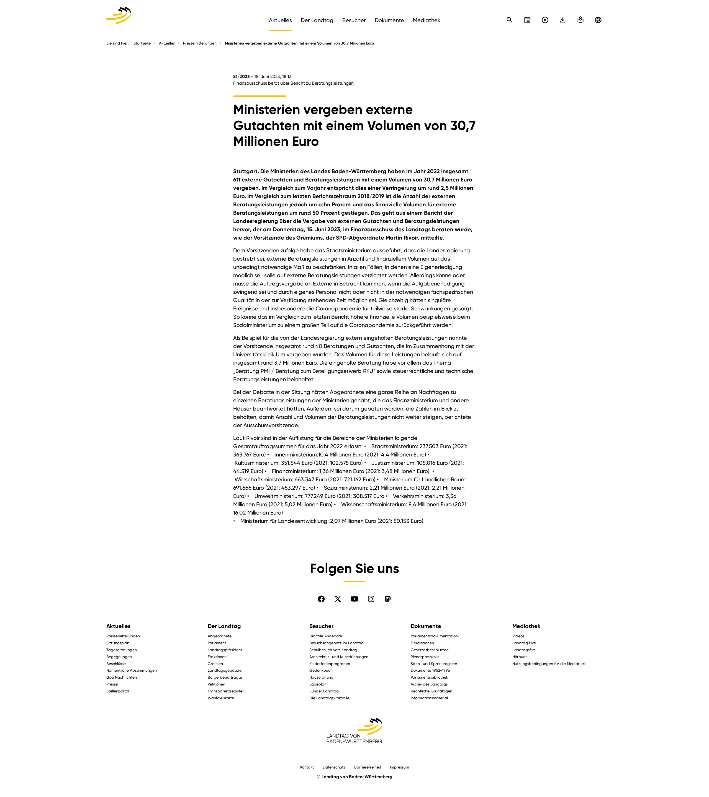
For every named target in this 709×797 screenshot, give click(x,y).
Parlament (217, 642)
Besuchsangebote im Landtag (336, 642)
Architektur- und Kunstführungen (338, 656)
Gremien (215, 663)
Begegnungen (119, 656)
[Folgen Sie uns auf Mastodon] (388, 599)
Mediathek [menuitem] (426, 20)
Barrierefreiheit (367, 767)
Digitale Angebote (325, 636)
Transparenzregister (226, 691)
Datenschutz (334, 767)
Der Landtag (224, 626)
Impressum (399, 767)
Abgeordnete (220, 636)
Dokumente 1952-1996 (430, 670)
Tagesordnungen (121, 649)
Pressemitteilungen (200, 43)
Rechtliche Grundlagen (431, 691)
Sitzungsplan (117, 642)
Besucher (321, 626)
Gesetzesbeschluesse (430, 649)
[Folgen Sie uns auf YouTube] (354, 599)
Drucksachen (422, 642)
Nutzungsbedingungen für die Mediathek (549, 663)
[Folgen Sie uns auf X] (338, 599)
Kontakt (307, 767)
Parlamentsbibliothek (429, 677)
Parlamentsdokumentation (434, 636)
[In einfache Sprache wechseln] (562, 20)
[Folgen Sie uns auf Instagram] (371, 599)
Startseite (142, 43)
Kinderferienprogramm (329, 663)
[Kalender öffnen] (527, 20)
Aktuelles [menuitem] (280, 20)
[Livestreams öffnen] (545, 20)
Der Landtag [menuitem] (317, 20)
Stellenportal (117, 691)
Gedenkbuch (321, 670)
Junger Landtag (324, 691)
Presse (112, 684)
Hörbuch (520, 656)
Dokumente (426, 626)
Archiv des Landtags (429, 684)
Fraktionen (217, 656)
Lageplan (318, 684)
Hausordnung (321, 677)
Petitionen (216, 684)
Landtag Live (524, 642)
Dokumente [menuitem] (389, 20)
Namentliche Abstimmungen (131, 670)
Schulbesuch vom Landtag (333, 649)
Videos (518, 636)
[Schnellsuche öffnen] (509, 20)
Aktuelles (167, 43)
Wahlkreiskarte (221, 697)
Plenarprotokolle (425, 656)
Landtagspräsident (225, 649)
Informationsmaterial (429, 697)
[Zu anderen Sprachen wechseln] (598, 20)
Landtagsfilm (524, 649)
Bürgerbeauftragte (225, 677)
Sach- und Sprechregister (434, 663)
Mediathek (526, 626)
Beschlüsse (116, 663)
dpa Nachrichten (121, 677)
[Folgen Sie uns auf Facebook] (321, 599)
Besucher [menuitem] (354, 20)
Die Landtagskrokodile (329, 697)
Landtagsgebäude (225, 670)
